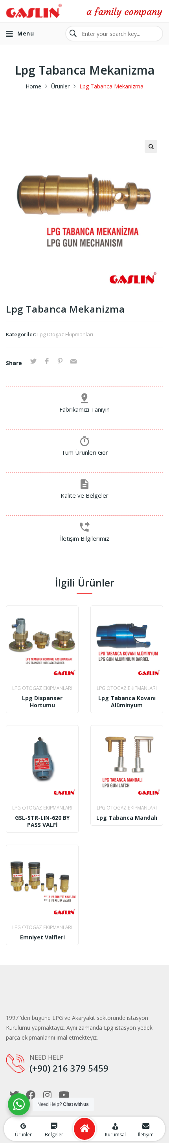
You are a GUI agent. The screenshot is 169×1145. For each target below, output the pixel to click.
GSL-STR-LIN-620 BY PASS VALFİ (42, 821)
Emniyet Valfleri (42, 937)
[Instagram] (47, 1095)
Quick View (42, 670)
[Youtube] (64, 1095)
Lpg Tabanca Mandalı (126, 817)
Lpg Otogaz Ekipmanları (65, 334)
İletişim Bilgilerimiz (84, 538)
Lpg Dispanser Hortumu (42, 702)
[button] (151, 146)
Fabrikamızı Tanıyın (84, 409)
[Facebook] (31, 1095)
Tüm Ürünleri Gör (84, 452)
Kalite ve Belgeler (84, 495)
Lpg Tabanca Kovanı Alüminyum (127, 702)
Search (73, 33)
